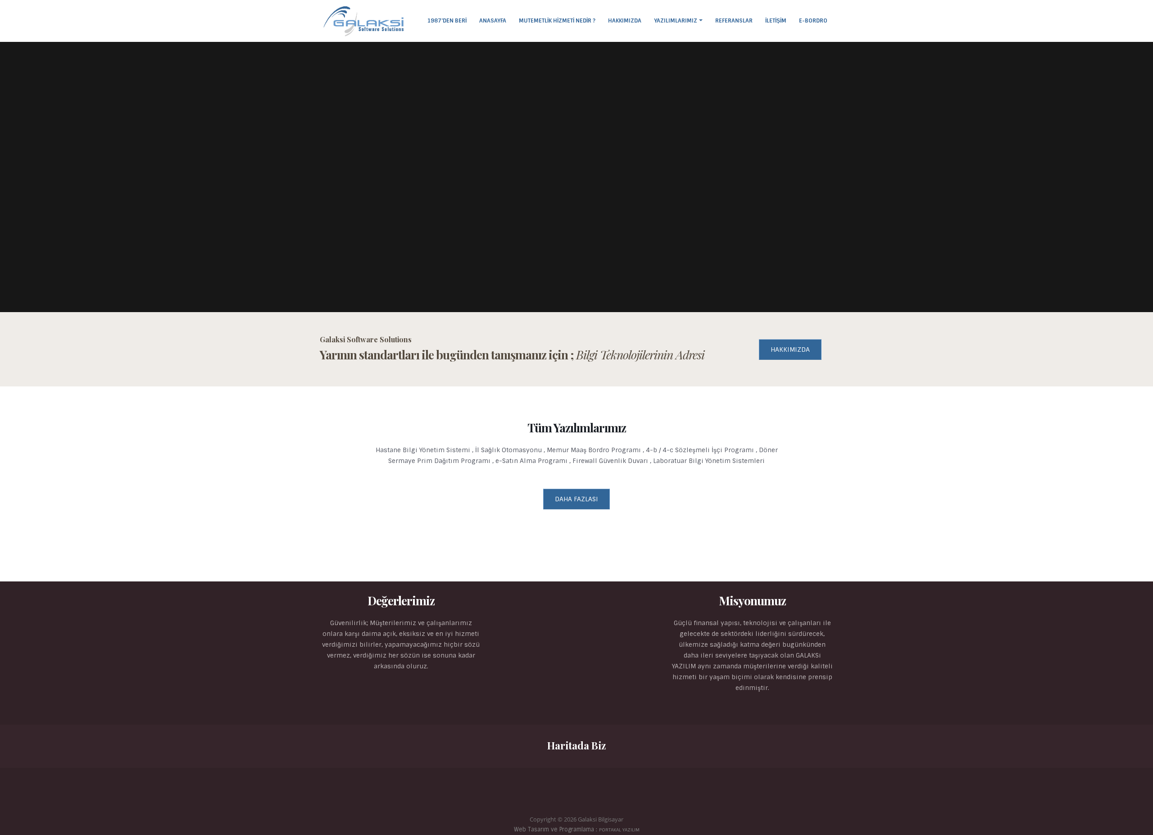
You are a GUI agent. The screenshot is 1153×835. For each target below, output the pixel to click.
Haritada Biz (576, 745)
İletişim (775, 20)
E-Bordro (813, 20)
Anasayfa (492, 20)
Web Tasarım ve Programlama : (577, 829)
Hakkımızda (624, 20)
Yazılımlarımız (675, 20)
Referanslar (734, 20)
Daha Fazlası (576, 499)
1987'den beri (447, 20)
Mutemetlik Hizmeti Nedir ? (557, 20)
